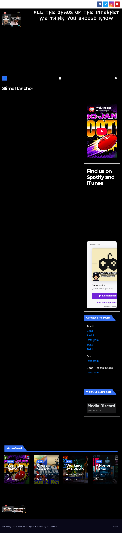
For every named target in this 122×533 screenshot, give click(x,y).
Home (10, 461)
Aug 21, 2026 (17, 475)
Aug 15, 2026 (75, 475)
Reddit (90, 335)
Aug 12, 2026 (105, 475)
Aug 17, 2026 (46, 475)
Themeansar (52, 526)
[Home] (4, 78)
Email (90, 330)
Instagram (93, 340)
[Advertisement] (61, 52)
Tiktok (90, 349)
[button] (116, 78)
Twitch (90, 344)
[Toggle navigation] (60, 78)
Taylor (14, 479)
